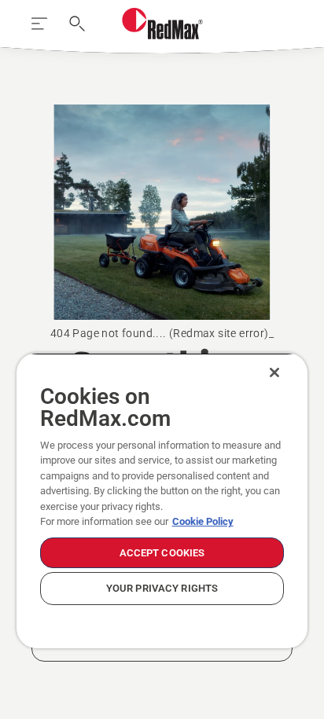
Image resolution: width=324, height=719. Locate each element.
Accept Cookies (162, 553)
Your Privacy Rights (162, 588)
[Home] (162, 23)
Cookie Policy (203, 521)
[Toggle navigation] (39, 23)
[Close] (274, 372)
